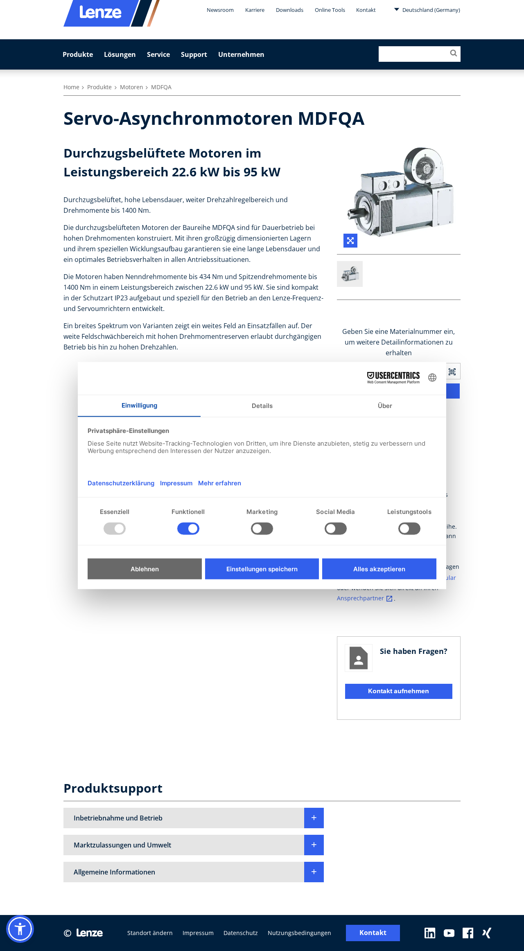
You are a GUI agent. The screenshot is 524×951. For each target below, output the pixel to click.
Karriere (254, 10)
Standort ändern (150, 933)
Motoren (131, 87)
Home (71, 87)
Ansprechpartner (360, 598)
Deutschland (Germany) (430, 10)
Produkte (78, 54)
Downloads (289, 10)
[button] (193, 818)
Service (158, 54)
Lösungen (120, 54)
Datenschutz (241, 933)
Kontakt (366, 10)
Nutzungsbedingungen (299, 933)
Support (194, 54)
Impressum (198, 933)
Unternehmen (241, 54)
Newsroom (220, 10)
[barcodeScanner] (452, 371)
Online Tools (330, 10)
